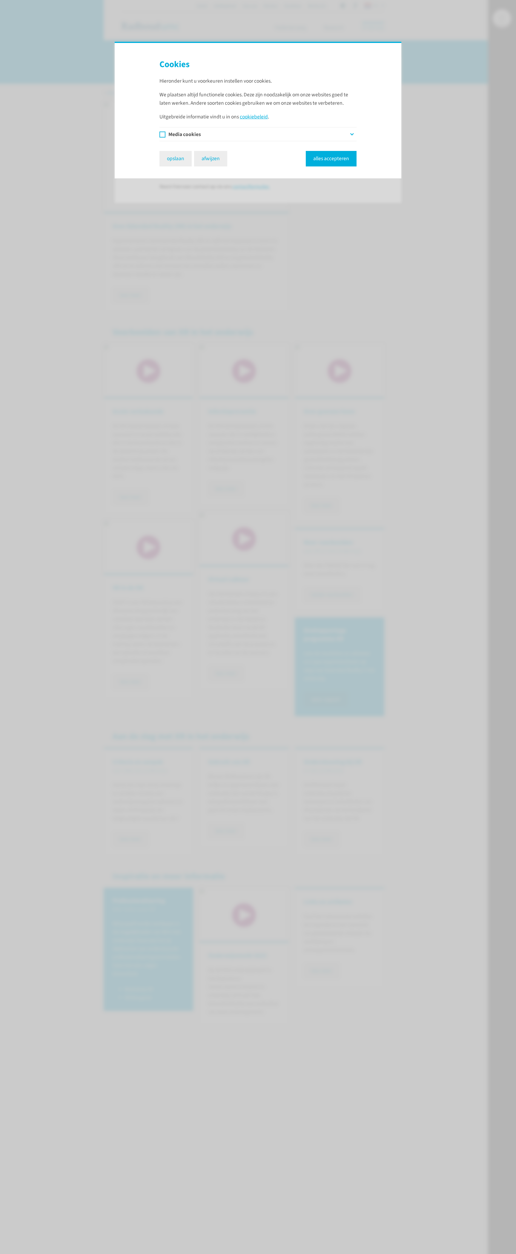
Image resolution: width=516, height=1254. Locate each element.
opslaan (175, 158)
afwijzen (211, 158)
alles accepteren (331, 158)
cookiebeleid (254, 117)
